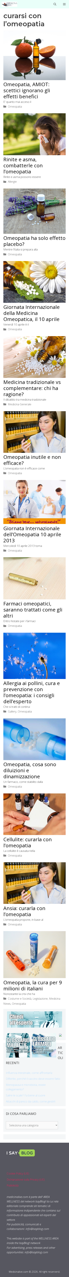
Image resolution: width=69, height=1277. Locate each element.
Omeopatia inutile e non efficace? (32, 459)
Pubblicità (12, 1185)
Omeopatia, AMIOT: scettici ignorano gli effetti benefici (26, 90)
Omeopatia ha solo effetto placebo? (34, 240)
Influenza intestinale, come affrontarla (29, 1073)
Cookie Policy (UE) (18, 1173)
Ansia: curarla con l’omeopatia (24, 911)
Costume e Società (19, 998)
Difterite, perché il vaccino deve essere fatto (33, 1079)
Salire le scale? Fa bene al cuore (25, 1095)
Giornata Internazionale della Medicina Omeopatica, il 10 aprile (31, 312)
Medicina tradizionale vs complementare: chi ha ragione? (32, 388)
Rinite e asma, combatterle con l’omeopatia (23, 165)
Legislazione (40, 998)
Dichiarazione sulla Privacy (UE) (26, 1179)
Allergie (12, 181)
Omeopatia (15, 106)
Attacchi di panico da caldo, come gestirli (30, 1101)
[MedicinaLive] (9, 4)
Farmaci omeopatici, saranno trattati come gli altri (32, 609)
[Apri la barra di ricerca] (55, 4)
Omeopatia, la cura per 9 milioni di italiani (32, 985)
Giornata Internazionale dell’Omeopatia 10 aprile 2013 (32, 534)
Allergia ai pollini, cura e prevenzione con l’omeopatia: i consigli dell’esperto (31, 692)
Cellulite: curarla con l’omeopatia (27, 842)
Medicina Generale (19, 404)
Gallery (12, 711)
